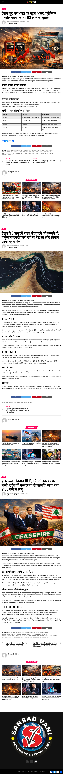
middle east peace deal (32, 637)
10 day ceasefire (16, 632)
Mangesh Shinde (12, 23)
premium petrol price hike (33, 153)
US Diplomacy (44, 637)
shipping (17, 402)
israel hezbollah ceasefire (39, 634)
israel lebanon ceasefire (24, 635)
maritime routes (51, 401)
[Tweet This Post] (26, 72)
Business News (16, 150)
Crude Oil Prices (26, 150)
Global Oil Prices (26, 401)
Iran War (35, 151)
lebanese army (6, 637)
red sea (11, 402)
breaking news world (28, 632)
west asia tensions (26, 402)
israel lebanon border (8, 635)
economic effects (48, 150)
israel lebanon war (51, 635)
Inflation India (27, 151)
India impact (18, 151)
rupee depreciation (47, 153)
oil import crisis (7, 153)
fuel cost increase (7, 151)
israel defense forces (24, 634)
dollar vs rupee (36, 150)
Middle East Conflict (45, 151)
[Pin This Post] (37, 72)
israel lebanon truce (38, 635)
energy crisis (16, 401)
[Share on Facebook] (16, 72)
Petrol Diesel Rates (18, 153)
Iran (43, 401)
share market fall (7, 154)
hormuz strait (36, 401)
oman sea (5, 402)
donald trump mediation (9, 634)
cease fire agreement (42, 632)
